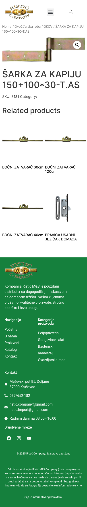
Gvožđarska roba (27, 27)
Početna (10, 329)
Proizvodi (11, 343)
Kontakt (10, 356)
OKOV (48, 27)
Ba (40, 346)
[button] (50, 12)
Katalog (10, 349)
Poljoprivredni (49, 333)
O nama (10, 336)
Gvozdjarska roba (52, 360)
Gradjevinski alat (51, 340)
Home (7, 27)
